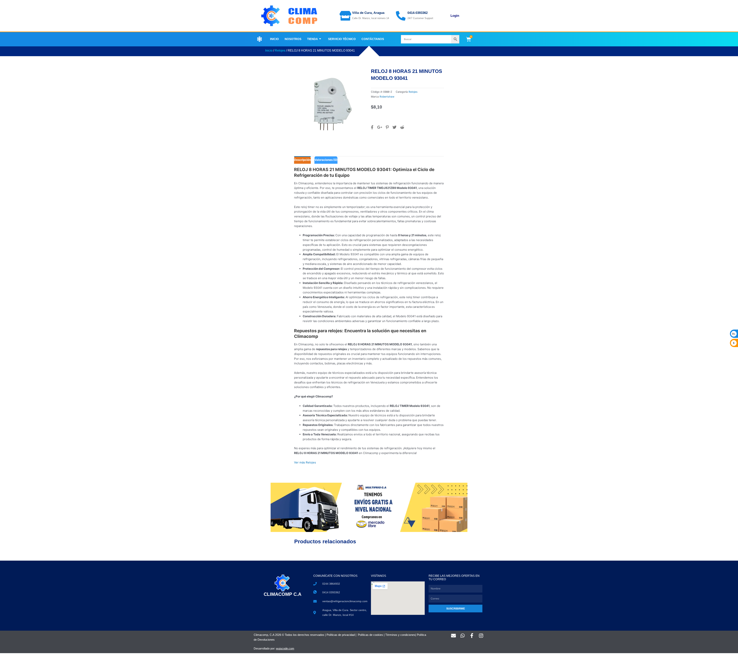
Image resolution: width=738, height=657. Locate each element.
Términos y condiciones (400, 634)
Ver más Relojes (305, 462)
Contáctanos (373, 39)
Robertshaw (387, 96)
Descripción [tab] (302, 160)
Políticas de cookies (370, 634)
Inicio (274, 39)
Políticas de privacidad (341, 634)
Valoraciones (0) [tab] (325, 160)
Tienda (312, 39)
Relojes (280, 50)
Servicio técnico (342, 39)
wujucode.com (285, 648)
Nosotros (293, 39)
